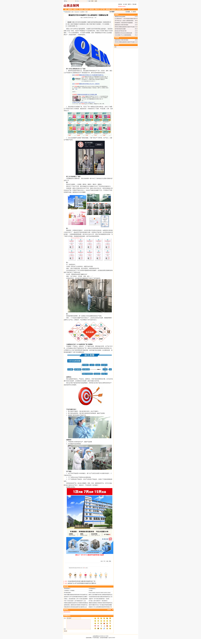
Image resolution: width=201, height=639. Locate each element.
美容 (84, 483)
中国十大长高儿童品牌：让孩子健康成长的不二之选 (75, 600)
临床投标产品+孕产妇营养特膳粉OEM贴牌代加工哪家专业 (82, 583)
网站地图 (134, 4)
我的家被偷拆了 (67, 588)
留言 (123, 9)
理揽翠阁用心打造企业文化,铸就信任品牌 (123, 32)
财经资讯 (92, 9)
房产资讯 (102, 9)
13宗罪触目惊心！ (92, 588)
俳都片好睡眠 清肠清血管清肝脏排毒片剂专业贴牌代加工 (76, 594)
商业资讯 (120, 6)
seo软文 (124, 6)
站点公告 (77, 11)
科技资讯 (81, 9)
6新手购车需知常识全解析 (120, 28)
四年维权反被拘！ (68, 592)
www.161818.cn (101, 636)
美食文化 (97, 9)
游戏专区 (86, 9)
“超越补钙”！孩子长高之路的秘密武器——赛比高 (99, 598)
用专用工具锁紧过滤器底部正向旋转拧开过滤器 (125, 26)
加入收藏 (125, 4)
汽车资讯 (119, 9)
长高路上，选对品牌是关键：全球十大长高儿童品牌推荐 (76, 598)
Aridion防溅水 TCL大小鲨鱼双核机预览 (123, 35)
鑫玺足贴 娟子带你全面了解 (120, 30)
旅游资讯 (113, 9)
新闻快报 (108, 9)
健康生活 (75, 9)
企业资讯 (82, 11)
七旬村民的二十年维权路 (69, 590)
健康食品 (70, 9)
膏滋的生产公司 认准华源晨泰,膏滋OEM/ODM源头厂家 (100, 606)
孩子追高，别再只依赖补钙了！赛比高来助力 (98, 600)
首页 (66, 9)
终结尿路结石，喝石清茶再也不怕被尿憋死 (124, 22)
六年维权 (90, 590)
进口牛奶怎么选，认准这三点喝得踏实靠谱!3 (124, 20)
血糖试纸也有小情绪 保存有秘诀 (121, 24)
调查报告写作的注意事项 (120, 16)
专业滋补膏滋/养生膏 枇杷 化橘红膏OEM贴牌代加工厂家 (81, 581)
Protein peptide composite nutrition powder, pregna (99, 592)
